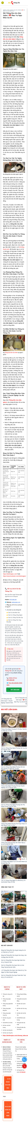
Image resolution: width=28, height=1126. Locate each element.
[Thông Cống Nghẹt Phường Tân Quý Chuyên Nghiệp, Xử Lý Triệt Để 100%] (14, 777)
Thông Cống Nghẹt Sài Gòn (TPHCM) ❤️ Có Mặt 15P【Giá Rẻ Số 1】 (14, 10)
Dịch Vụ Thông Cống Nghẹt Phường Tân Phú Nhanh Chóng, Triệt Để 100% (13, 805)
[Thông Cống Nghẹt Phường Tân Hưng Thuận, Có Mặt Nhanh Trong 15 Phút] (14, 815)
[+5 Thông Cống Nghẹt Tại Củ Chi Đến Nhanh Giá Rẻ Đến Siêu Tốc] (14, 852)
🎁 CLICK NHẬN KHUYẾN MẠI (8, 1083)
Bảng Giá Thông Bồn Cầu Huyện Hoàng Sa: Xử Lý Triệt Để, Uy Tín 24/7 (13, 951)
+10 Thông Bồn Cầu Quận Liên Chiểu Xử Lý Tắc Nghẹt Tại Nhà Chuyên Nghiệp (14, 971)
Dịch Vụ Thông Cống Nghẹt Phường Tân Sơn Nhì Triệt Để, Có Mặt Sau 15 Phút (13, 767)
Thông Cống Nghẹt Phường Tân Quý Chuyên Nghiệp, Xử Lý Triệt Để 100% (13, 786)
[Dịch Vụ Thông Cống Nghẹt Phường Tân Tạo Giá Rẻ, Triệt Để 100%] (14, 739)
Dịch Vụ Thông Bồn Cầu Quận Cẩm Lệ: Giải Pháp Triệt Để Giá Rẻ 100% (12, 966)
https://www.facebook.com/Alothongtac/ (14, 576)
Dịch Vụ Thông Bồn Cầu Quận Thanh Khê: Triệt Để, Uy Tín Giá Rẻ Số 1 (13, 976)
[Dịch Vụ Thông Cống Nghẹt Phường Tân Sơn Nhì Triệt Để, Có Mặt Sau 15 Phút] (14, 758)
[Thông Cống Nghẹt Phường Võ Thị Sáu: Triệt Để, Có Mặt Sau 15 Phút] (14, 720)
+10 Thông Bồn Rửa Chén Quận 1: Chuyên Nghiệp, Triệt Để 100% (7, 701)
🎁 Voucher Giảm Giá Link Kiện (8, 1109)
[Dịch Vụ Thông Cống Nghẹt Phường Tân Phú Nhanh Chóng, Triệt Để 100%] (14, 796)
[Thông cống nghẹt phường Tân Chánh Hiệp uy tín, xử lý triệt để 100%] (14, 834)
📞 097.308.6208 (14, 689)
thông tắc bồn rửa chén (11, 352)
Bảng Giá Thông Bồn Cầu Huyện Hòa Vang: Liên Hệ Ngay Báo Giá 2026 (14, 956)
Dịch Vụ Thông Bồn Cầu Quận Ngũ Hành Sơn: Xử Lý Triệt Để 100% (13, 961)
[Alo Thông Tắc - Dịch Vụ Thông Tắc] (14, 3)
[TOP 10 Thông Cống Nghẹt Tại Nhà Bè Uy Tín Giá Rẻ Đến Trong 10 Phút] (14, 871)
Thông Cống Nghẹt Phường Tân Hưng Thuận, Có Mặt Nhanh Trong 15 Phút (14, 824)
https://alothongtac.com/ (10, 574)
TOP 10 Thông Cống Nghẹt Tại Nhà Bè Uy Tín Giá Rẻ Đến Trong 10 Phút (13, 881)
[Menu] (2, 2)
